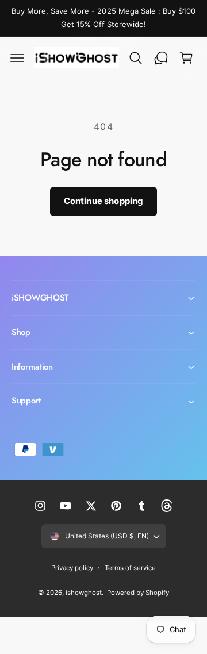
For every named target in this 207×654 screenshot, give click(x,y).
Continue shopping (104, 200)
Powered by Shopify (138, 592)
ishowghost (84, 592)
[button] (17, 58)
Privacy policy (72, 568)
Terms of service (130, 568)
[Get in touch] (161, 58)
